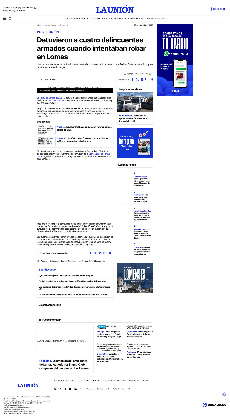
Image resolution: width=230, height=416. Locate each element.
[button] (219, 9)
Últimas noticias (71, 19)
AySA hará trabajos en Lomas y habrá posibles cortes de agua (66, 275)
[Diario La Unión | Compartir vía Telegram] (151, 79)
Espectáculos (147, 19)
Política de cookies (119, 389)
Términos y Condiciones (87, 389)
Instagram (55, 389)
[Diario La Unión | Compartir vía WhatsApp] (142, 79)
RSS (129, 389)
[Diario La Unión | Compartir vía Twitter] (137, 79)
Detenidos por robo (97, 261)
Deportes (134, 19)
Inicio (83, 19)
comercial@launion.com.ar (22, 407)
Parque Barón (60, 100)
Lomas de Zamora (49, 25)
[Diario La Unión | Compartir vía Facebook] (132, 79)
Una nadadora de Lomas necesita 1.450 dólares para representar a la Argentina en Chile (74, 288)
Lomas (91, 19)
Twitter (60, 389)
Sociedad (123, 19)
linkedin (75, 389)
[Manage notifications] (224, 394)
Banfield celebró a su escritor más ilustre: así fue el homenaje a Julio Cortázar (72, 281)
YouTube (70, 389)
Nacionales (111, 19)
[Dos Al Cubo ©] (214, 406)
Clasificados (162, 19)
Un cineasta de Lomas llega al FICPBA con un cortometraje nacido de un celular (73, 294)
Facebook (65, 389)
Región (100, 19)
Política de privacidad (103, 389)
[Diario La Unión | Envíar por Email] (146, 79)
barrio (51, 100)
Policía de (44, 98)
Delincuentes (54, 261)
